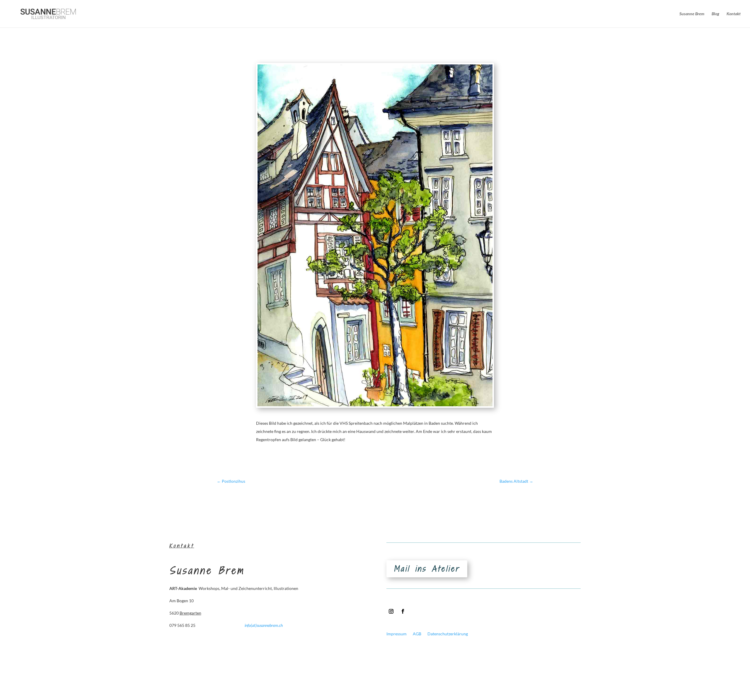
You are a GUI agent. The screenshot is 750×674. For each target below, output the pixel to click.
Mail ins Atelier (427, 568)
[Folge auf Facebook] (403, 611)
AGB (417, 633)
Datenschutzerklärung (447, 633)
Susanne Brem (691, 14)
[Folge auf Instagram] (391, 611)
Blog (715, 14)
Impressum (396, 633)
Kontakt (734, 14)
